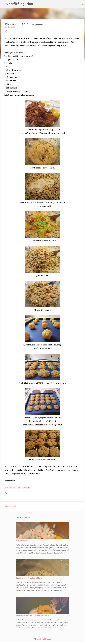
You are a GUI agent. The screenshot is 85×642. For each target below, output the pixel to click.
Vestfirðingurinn (19, 4)
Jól (19, 487)
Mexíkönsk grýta (22, 540)
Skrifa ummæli (10, 506)
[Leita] (36, 4)
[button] (5, 31)
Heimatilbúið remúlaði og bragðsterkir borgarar (33, 615)
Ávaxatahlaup (10, 487)
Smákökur (26, 487)
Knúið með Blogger (44, 639)
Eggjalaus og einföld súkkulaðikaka (29, 578)
